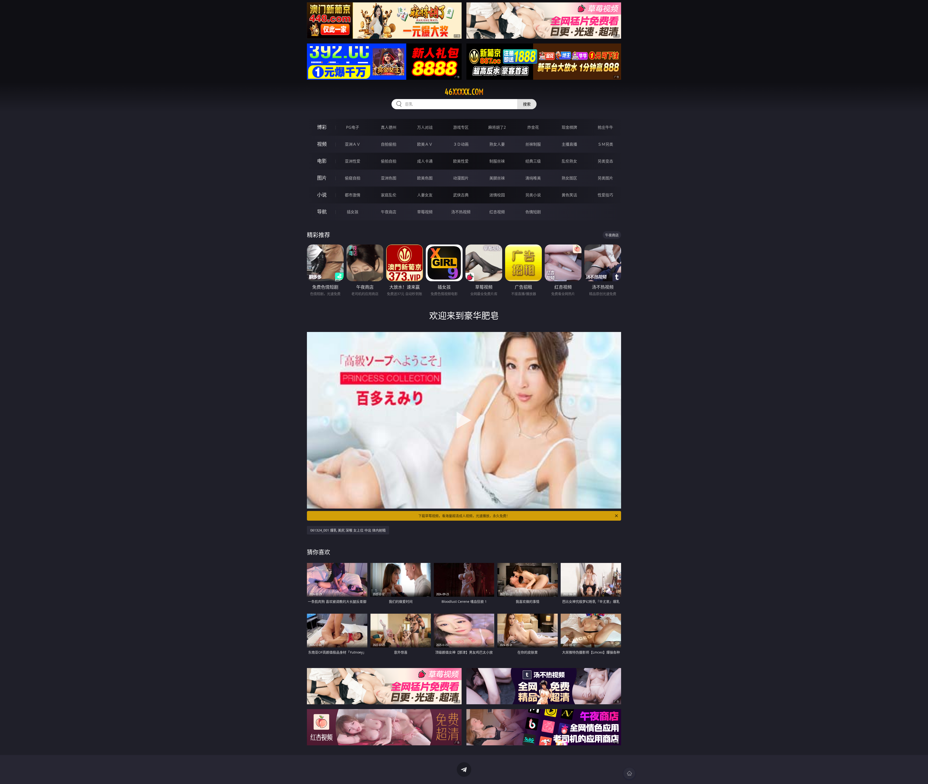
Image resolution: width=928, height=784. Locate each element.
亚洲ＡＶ (352, 144)
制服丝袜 (497, 161)
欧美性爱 (461, 161)
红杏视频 (497, 212)
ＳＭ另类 (605, 144)
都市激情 (352, 195)
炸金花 (533, 127)
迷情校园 (497, 195)
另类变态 (605, 161)
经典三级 (533, 161)
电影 (322, 161)
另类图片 (605, 178)
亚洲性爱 (352, 161)
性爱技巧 (605, 195)
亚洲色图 (388, 178)
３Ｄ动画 (461, 144)
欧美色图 (425, 178)
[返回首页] (629, 773)
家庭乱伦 (388, 195)
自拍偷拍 (388, 144)
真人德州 (388, 127)
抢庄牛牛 (605, 127)
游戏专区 (461, 127)
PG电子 (352, 127)
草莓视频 (425, 212)
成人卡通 (425, 161)
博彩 (322, 127)
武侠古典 (461, 195)
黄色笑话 (569, 195)
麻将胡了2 (497, 127)
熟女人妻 (497, 144)
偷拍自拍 (388, 161)
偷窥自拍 (352, 178)
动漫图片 (461, 178)
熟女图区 (569, 178)
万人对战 (425, 127)
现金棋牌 (569, 127)
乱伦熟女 (569, 161)
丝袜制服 (533, 144)
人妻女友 (425, 195)
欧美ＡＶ (425, 144)
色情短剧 (533, 212)
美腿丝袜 (497, 178)
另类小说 (533, 195)
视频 (322, 144)
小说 (322, 195)
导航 (322, 212)
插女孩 (352, 212)
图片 (322, 178)
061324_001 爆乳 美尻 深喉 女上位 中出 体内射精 (348, 530)
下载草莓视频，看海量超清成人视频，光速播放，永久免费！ (464, 515)
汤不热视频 (461, 212)
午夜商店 (388, 212)
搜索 (527, 104)
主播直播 (569, 144)
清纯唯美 (533, 178)
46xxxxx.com (464, 92)
